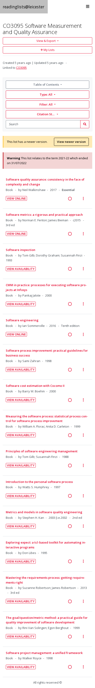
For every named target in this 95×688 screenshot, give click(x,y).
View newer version (71, 142)
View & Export (46, 41)
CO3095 (21, 68)
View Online (16, 198)
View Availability (21, 269)
